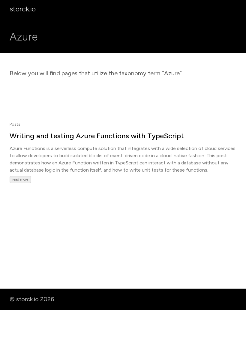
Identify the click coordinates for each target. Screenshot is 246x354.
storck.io (23, 9)
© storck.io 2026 (32, 299)
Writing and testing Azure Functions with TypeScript (97, 135)
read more (20, 179)
